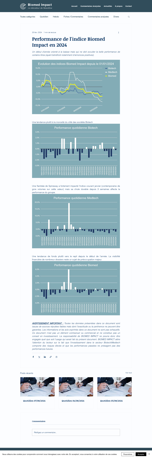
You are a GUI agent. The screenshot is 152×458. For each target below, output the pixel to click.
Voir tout (129, 373)
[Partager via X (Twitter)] (39, 357)
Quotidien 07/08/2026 (34, 400)
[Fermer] (149, 454)
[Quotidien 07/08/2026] (37, 386)
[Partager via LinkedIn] (45, 357)
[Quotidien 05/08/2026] (114, 386)
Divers (116, 16)
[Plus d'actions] (118, 32)
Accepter (141, 454)
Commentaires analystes (98, 16)
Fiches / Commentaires (73, 16)
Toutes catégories (27, 16)
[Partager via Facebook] (33, 357)
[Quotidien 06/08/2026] (76, 386)
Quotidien (44, 16)
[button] (129, 17)
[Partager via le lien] (51, 357)
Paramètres (127, 454)
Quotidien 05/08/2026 (111, 400)
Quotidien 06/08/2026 (73, 400)
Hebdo (56, 16)
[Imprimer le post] (56, 357)
